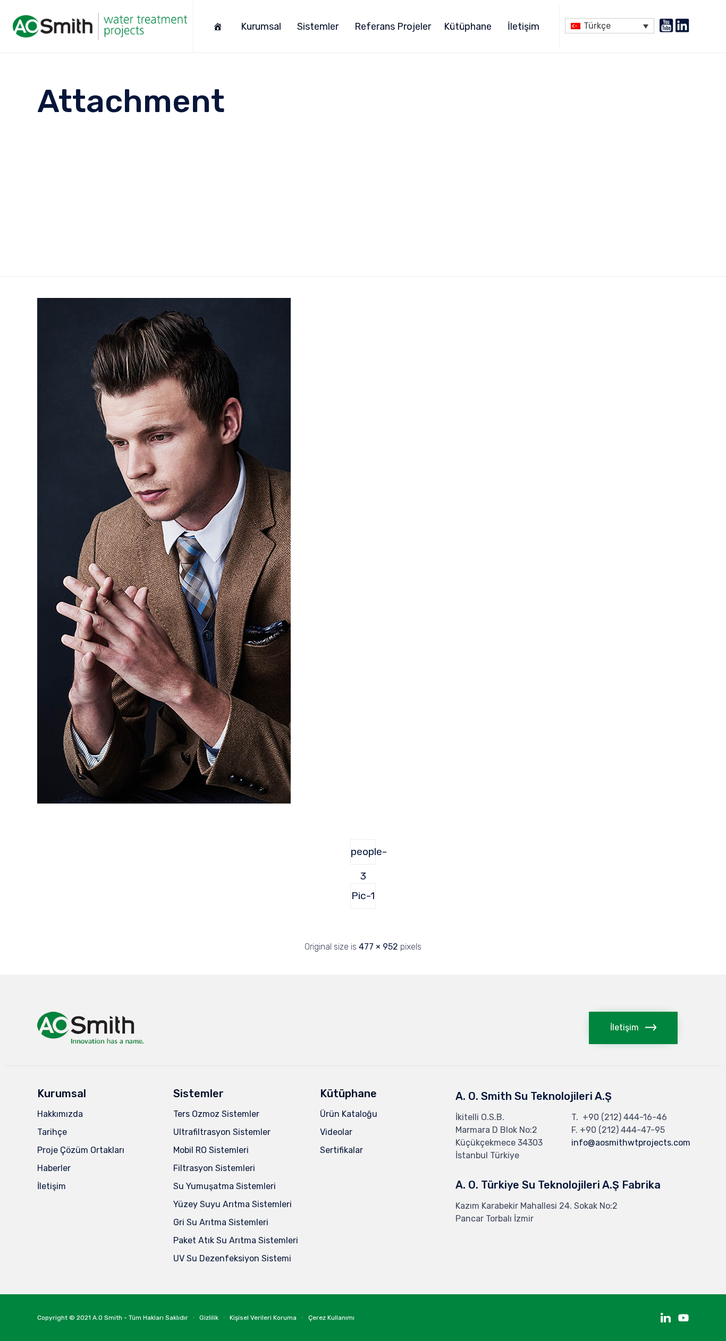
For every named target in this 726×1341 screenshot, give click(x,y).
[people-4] (164, 801)
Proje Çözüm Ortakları (80, 1150)
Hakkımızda (60, 1114)
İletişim (523, 26)
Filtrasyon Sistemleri (214, 1168)
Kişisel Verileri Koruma (263, 1317)
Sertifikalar (341, 1150)
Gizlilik (208, 1317)
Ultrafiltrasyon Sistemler (222, 1132)
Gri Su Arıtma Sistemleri (220, 1222)
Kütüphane (468, 26)
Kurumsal (261, 26)
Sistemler (318, 26)
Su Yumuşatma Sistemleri (224, 1186)
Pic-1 (363, 896)
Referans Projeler (392, 26)
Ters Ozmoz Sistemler (216, 1114)
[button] (633, 1028)
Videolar (336, 1132)
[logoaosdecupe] (90, 1041)
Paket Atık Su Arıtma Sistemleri (235, 1240)
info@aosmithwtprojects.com (630, 1143)
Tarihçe (52, 1132)
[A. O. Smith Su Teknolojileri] (100, 26)
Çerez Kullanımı (331, 1317)
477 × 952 (378, 947)
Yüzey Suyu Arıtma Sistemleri (232, 1204)
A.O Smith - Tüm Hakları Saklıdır (140, 1317)
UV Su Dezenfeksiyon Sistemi (232, 1258)
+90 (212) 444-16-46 (625, 1117)
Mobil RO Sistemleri (211, 1150)
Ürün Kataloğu (348, 1114)
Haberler (54, 1168)
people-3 (363, 855)
